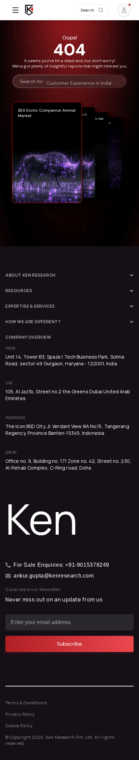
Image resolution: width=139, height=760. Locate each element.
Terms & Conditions (26, 703)
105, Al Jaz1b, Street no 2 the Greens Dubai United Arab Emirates (68, 394)
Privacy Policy (20, 714)
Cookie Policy (19, 726)
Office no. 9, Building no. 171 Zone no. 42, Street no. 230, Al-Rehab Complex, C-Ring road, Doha (68, 464)
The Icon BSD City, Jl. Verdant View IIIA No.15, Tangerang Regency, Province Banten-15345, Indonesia (67, 429)
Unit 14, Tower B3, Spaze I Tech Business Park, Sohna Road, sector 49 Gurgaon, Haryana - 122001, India (64, 360)
